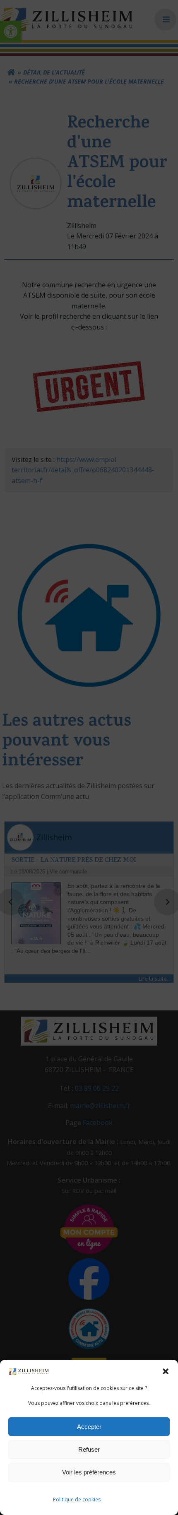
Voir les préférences (89, 1472)
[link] (29, 1371)
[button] (165, 1371)
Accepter (89, 1426)
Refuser (89, 1449)
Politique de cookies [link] (77, 1499)
